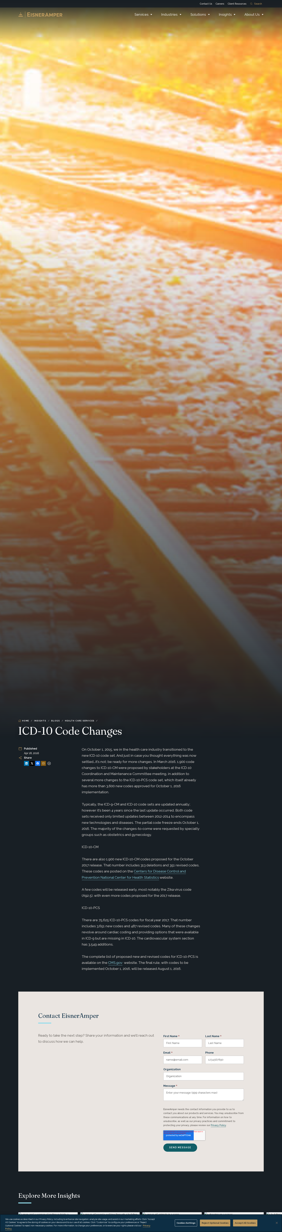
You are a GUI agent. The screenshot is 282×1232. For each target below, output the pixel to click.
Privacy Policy (218, 1125)
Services (141, 14)
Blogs (55, 721)
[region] (141, 1223)
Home (25, 721)
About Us (252, 14)
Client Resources (237, 3)
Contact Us (206, 3)
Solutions (198, 14)
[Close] (276, 1222)
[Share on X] (32, 763)
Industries (169, 14)
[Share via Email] (43, 763)
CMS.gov (115, 963)
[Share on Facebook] (37, 763)
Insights (225, 14)
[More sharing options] (49, 763)
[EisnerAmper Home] (40, 15)
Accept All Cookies (245, 1223)
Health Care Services (79, 721)
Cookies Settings (186, 1223)
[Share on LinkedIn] (26, 763)
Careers (220, 3)
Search (258, 3)
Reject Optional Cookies (215, 1223)
